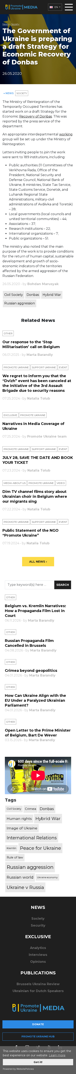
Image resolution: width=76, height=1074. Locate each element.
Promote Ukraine (16, 367)
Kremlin (11, 848)
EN (56, 7)
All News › (38, 561)
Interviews (38, 955)
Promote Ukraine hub (38, 1036)
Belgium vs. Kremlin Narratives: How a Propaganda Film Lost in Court (35, 611)
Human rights (19, 818)
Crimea (30, 809)
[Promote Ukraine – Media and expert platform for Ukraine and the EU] (21, 7)
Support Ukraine (44, 367)
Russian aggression (19, 303)
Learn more (57, 1055)
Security (38, 925)
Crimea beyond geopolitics (31, 670)
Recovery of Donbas (35, 116)
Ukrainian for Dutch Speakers (38, 991)
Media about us (15, 483)
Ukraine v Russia (25, 887)
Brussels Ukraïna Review (38, 984)
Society (15, 24)
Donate (38, 1024)
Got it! (38, 1062)
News (5, 24)
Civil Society (13, 295)
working (66, 134)
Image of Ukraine (22, 828)
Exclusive (10, 415)
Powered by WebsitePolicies (18, 1068)
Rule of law (15, 857)
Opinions (38, 962)
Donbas (33, 295)
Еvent (63, 367)
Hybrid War (52, 295)
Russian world (20, 877)
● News (8, 93)
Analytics (38, 948)
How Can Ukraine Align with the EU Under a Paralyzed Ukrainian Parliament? (35, 700)
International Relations (32, 837)
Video (61, 483)
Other (8, 333)
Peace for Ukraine (40, 848)
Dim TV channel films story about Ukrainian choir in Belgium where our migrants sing (34, 496)
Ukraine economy (47, 877)
